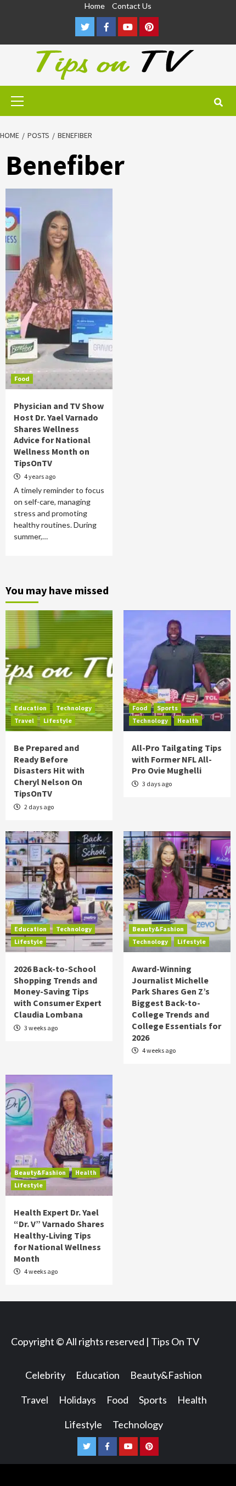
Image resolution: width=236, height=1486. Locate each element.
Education (30, 708)
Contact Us (131, 5)
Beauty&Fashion (158, 929)
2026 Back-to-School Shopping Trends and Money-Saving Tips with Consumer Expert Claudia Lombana (58, 991)
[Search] (218, 102)
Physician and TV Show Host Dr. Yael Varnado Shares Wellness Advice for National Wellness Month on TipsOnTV (59, 434)
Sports (167, 708)
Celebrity (45, 1375)
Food (22, 378)
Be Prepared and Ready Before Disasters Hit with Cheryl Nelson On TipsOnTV (49, 770)
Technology (74, 708)
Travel (24, 720)
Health (188, 720)
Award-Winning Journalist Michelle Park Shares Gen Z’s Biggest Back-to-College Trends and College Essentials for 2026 (176, 1003)
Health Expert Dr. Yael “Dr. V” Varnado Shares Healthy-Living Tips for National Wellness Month (59, 1235)
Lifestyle (57, 720)
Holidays (77, 1400)
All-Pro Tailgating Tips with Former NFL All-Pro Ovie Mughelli (177, 759)
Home (95, 5)
